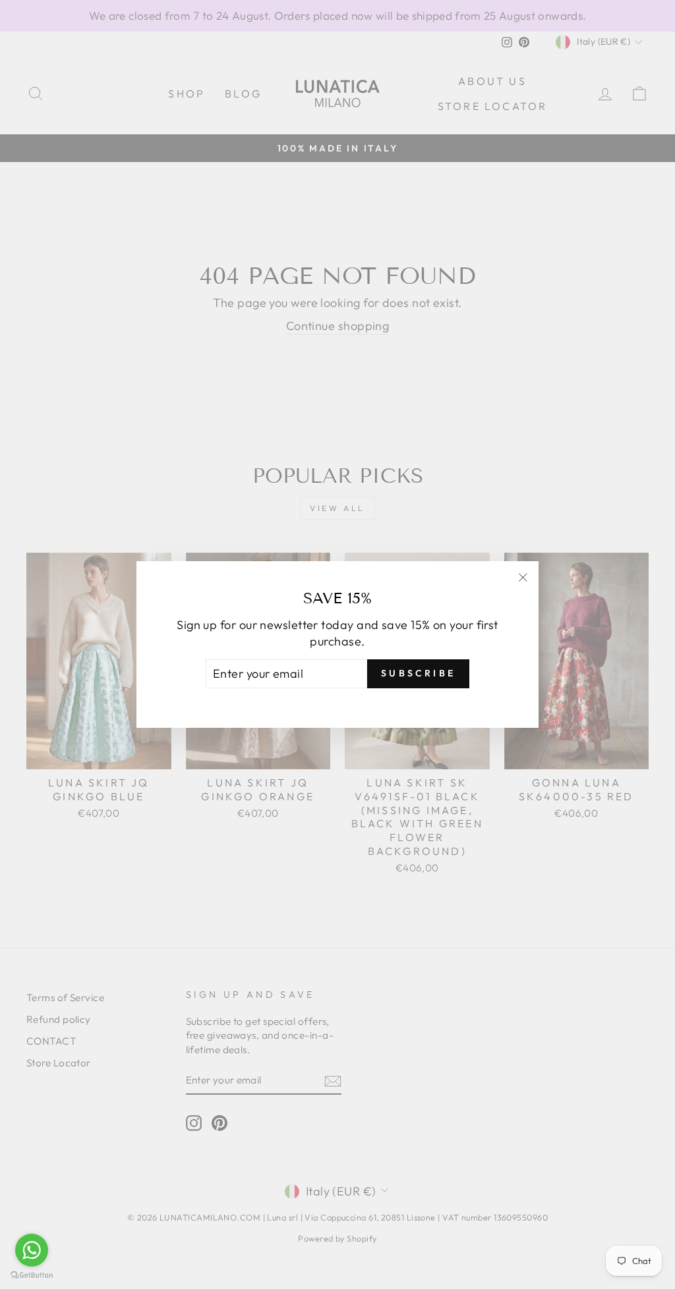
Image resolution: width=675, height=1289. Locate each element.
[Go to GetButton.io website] (32, 1275)
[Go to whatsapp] (31, 1250)
